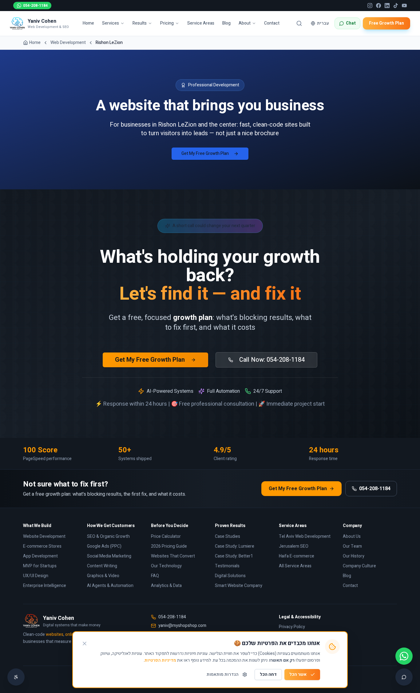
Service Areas (200, 23)
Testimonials (227, 566)
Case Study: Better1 (234, 556)
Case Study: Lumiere (234, 546)
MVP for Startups (40, 566)
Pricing (167, 23)
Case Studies (227, 536)
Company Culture (359, 566)
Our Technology (166, 566)
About (245, 23)
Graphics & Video (103, 576)
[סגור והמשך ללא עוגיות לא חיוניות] (84, 643)
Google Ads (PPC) (104, 546)
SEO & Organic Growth (108, 536)
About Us (352, 536)
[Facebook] (378, 5)
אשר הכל (298, 674)
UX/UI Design (35, 576)
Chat (351, 23)
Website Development (44, 536)
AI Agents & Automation (110, 585)
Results (140, 23)
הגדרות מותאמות (223, 674)
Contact (271, 23)
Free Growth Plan (386, 23)
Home (88, 23)
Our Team (352, 546)
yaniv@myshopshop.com (182, 626)
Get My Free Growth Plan (205, 153)
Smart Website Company (238, 585)
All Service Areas (295, 566)
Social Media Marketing (109, 556)
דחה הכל (268, 674)
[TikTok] (395, 5)
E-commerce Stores (42, 546)
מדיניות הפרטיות (160, 660)
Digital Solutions (230, 576)
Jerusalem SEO (293, 546)
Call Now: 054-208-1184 (272, 359)
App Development (40, 556)
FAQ (155, 576)
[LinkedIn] (387, 5)
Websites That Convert (173, 556)
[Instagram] (369, 5)
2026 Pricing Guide (169, 546)
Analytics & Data (166, 585)
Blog (226, 23)
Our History (353, 556)
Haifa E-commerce (296, 556)
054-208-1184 (35, 5)
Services (110, 23)
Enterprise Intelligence (44, 585)
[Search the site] (299, 23)
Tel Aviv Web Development (305, 536)
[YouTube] (404, 5)
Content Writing (102, 566)
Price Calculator (166, 536)
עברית (323, 23)
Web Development (68, 43)
